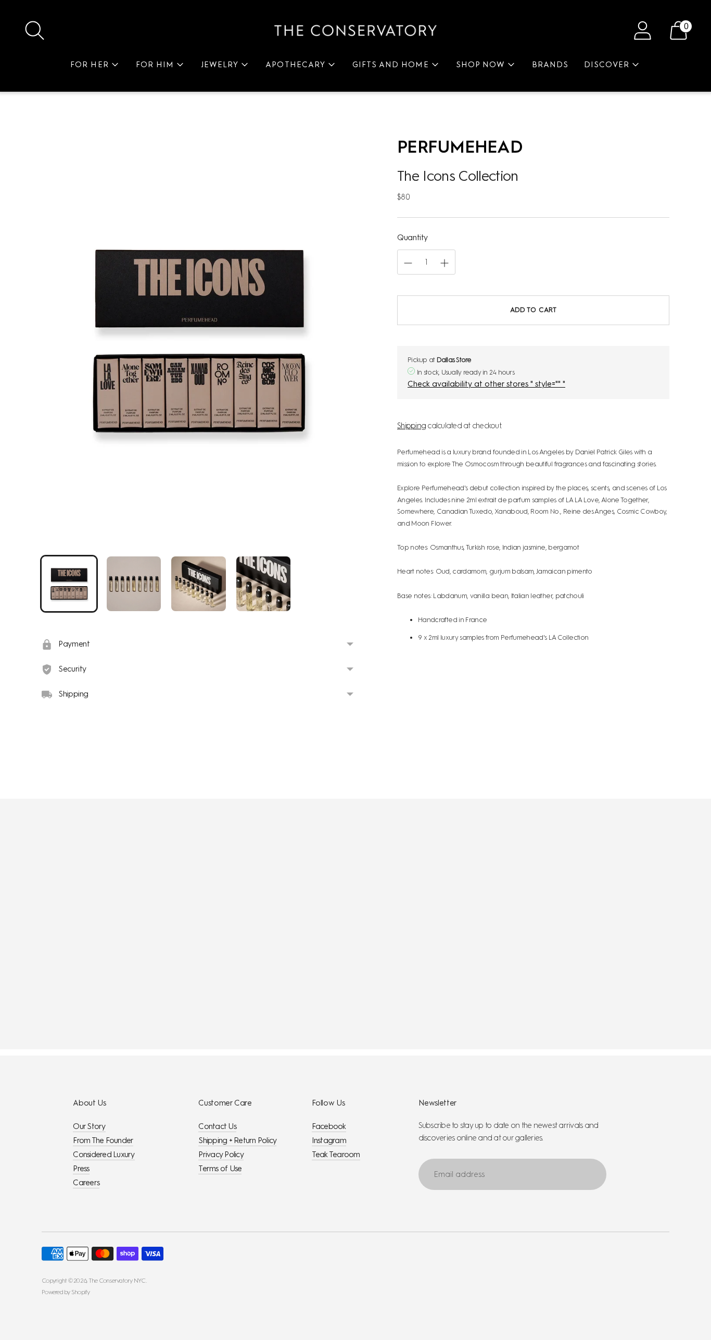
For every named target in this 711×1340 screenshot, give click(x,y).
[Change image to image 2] (134, 583)
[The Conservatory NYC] (355, 30)
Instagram (329, 1140)
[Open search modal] (35, 30)
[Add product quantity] (408, 263)
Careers (86, 1182)
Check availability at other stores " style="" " (486, 384)
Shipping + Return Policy (237, 1140)
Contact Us (217, 1126)
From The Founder (103, 1140)
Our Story (89, 1126)
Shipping (411, 425)
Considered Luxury (103, 1154)
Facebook (329, 1126)
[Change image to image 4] (263, 583)
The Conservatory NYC (117, 1280)
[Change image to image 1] (69, 583)
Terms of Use (220, 1168)
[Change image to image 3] (198, 583)
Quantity (412, 238)
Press (81, 1168)
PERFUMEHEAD (460, 147)
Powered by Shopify (66, 1292)
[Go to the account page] (642, 30)
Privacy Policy (221, 1154)
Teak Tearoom (336, 1154)
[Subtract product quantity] (444, 263)
